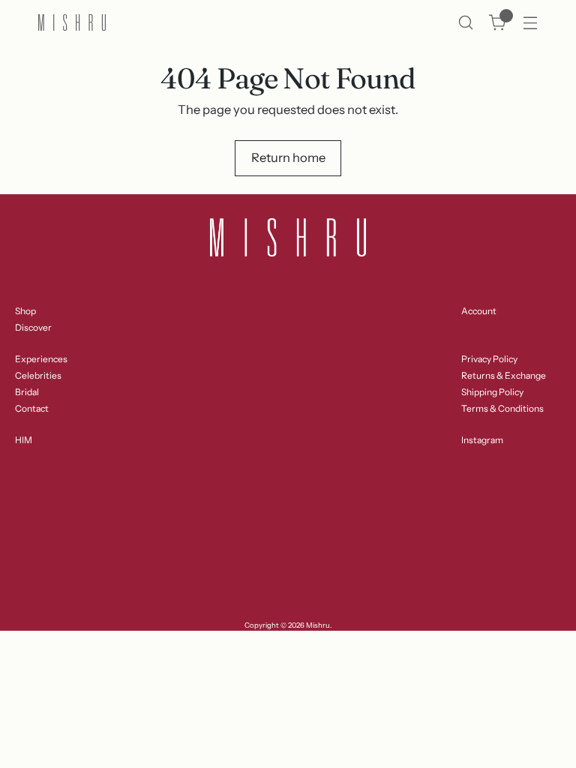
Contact (32, 408)
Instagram (482, 440)
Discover (33, 327)
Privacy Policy (489, 358)
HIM (23, 440)
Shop (25, 310)
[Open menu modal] (529, 23)
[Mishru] (72, 22)
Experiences (41, 358)
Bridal (27, 392)
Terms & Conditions (502, 408)
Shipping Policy (492, 392)
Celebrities (38, 375)
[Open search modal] (465, 23)
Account (478, 310)
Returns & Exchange (503, 375)
